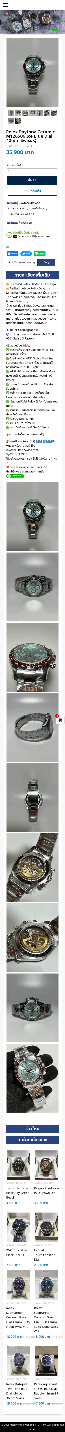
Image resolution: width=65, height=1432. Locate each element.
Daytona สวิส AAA (29, 203)
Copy (46, 262)
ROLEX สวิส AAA (17, 208)
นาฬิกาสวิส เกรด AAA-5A (21, 214)
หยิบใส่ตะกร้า (32, 191)
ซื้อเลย (32, 180)
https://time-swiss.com (22, 1425)
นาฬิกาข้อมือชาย (37, 208)
